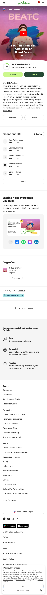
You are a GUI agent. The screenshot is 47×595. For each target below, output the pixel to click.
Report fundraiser (25, 308)
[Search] (4, 3)
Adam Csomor (15, 268)
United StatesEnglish (24, 512)
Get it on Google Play (9, 526)
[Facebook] (17, 241)
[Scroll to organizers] (4, 9)
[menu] (43, 3)
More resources (9, 500)
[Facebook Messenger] (30, 241)
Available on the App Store (23, 526)
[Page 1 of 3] (22, 55)
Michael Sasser (15, 164)
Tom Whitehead (16, 140)
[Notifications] (37, 3)
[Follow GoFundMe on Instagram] (18, 519)
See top (39, 134)
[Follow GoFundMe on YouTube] (8, 519)
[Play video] (23, 33)
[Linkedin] (36, 241)
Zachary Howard (16, 148)
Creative (21, 291)
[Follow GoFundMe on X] (13, 519)
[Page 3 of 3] (25, 55)
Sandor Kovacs (15, 172)
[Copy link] (10, 241)
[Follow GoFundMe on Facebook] (4, 519)
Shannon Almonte (17, 156)
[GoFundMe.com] (24, 3)
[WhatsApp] (23, 241)
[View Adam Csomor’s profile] (5, 270)
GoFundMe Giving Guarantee (21, 368)
